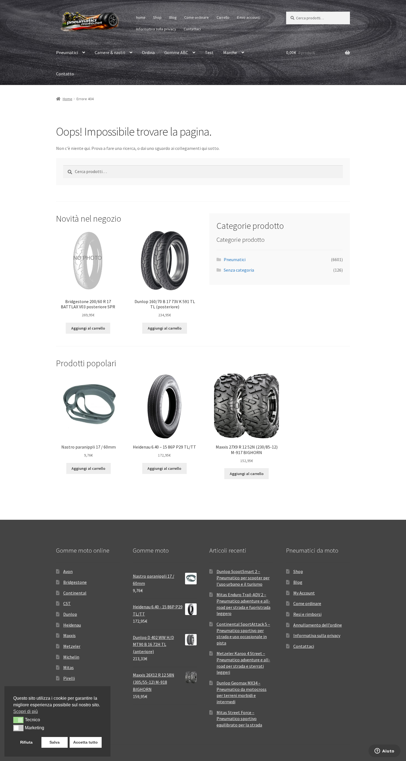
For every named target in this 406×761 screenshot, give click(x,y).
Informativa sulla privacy (156, 28)
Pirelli (69, 678)
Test (209, 52)
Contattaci (192, 28)
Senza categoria (239, 270)
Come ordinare (196, 17)
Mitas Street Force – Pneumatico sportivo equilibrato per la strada (239, 719)
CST (67, 603)
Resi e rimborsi (307, 614)
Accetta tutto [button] (85, 742)
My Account (304, 593)
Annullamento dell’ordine (317, 625)
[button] (18, 720)
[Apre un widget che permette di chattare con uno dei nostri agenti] (384, 751)
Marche (230, 52)
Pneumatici (67, 52)
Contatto (65, 73)
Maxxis (69, 635)
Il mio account (248, 17)
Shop (157, 17)
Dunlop (70, 614)
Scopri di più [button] (25, 711)
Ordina (148, 52)
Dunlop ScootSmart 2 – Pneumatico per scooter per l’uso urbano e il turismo (243, 578)
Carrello (223, 17)
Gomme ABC (176, 52)
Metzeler (71, 646)
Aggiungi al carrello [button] (88, 328)
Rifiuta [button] (26, 742)
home (141, 17)
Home (67, 98)
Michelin (71, 657)
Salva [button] (54, 742)
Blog (173, 17)
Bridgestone (75, 582)
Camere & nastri (110, 52)
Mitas (68, 667)
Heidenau (72, 625)
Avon (68, 571)
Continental (74, 593)
